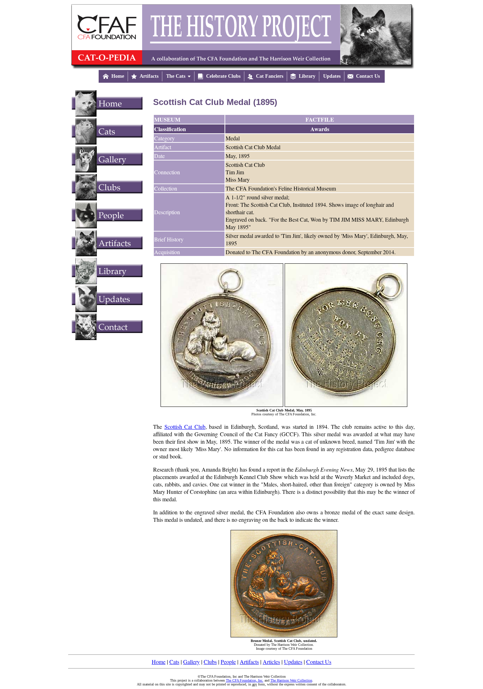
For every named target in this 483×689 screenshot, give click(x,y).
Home (158, 661)
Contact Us (318, 661)
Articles (271, 661)
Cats (174, 661)
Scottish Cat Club (184, 426)
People (228, 661)
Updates (293, 661)
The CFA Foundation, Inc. (244, 680)
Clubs (210, 661)
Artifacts (249, 661)
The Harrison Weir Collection (291, 680)
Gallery (191, 661)
